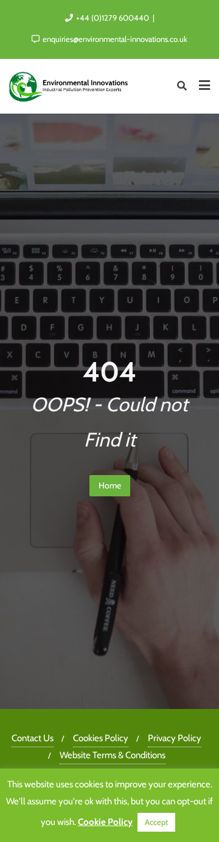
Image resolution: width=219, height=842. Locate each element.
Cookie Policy (105, 821)
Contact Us (33, 738)
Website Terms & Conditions (112, 755)
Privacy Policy (174, 738)
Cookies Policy (100, 738)
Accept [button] (156, 822)
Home (110, 485)
